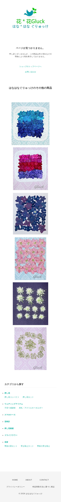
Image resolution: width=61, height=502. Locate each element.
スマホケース (10, 415)
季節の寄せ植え (43, 446)
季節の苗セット (11, 446)
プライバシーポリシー (15, 487)
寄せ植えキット (27, 446)
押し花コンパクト (12, 397)
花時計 (7, 422)
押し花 (7, 393)
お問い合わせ (30, 72)
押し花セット (28, 397)
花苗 (6, 442)
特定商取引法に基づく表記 (43, 487)
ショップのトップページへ (30, 66)
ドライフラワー (11, 435)
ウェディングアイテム (14, 404)
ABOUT (29, 480)
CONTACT (44, 480)
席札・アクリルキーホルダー (31, 408)
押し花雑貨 (9, 428)
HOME (15, 480)
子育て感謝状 (10, 408)
